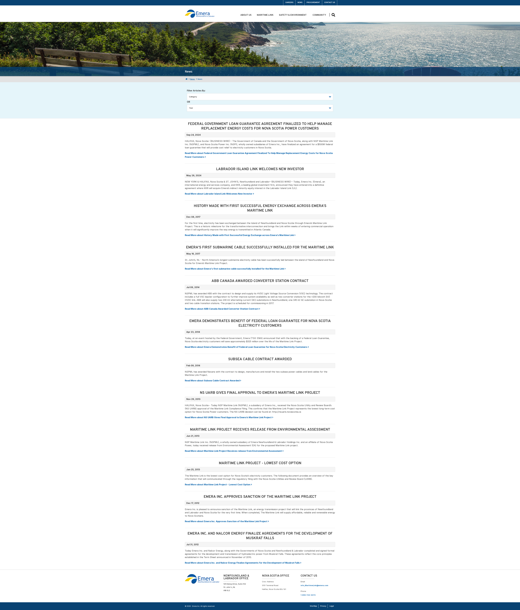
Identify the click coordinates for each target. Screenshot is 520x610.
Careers (289, 2)
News (300, 2)
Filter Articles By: (196, 90)
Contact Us (329, 2)
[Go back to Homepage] (202, 579)
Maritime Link (265, 15)
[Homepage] (186, 79)
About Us (245, 15)
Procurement (313, 2)
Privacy (323, 606)
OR (188, 101)
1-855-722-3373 (308, 595)
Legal (331, 606)
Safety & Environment (293, 15)
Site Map (313, 606)
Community (320, 15)
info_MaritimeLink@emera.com (314, 585)
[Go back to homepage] (191, 2)
